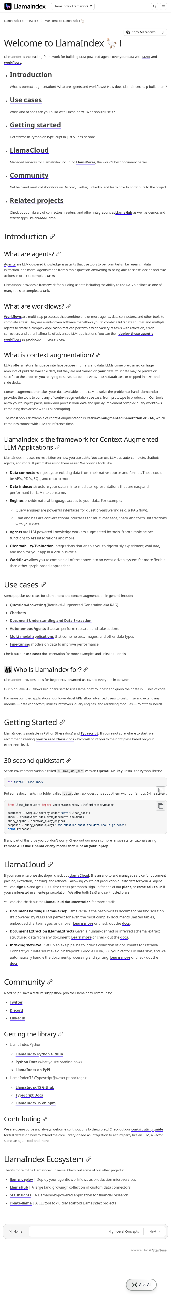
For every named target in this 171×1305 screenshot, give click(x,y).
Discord (16, 1010)
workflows (12, 62)
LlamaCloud (29, 150)
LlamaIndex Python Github (39, 1054)
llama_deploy (21, 1179)
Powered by (138, 1250)
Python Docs (26, 1061)
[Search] (154, 6)
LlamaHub (123, 212)
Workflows (13, 316)
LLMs (146, 56)
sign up (22, 886)
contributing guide (147, 1129)
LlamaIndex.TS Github (35, 1087)
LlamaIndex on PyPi (33, 1069)
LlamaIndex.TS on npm (36, 1103)
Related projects (36, 200)
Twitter (16, 1002)
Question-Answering (28, 604)
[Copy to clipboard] (160, 790)
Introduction (31, 74)
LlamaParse (85, 162)
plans (126, 886)
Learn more (83, 923)
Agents (10, 264)
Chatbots (18, 612)
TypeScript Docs (29, 1095)
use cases (33, 653)
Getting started (35, 124)
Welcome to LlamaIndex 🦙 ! (65, 21)
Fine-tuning (20, 644)
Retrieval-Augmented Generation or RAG (120, 418)
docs (126, 923)
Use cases (26, 99)
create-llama (45, 218)
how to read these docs (55, 739)
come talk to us (149, 886)
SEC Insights (20, 1195)
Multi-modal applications (32, 636)
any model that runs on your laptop (79, 846)
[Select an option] (162, 32)
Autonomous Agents (28, 628)
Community (29, 175)
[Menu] (163, 6)
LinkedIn (17, 1018)
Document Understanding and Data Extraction (51, 620)
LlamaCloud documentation (67, 901)
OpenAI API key (110, 770)
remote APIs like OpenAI (24, 846)
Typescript (89, 733)
